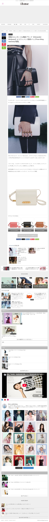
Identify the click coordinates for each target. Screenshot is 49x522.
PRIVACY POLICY (12, 520)
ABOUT (2, 520)
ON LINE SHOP (45, 24)
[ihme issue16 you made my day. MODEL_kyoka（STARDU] (30, 438)
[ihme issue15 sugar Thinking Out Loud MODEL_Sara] (41, 449)
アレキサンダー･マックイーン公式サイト (27, 235)
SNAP (21, 24)
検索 (3, 342)
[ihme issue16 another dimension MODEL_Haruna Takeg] (7, 438)
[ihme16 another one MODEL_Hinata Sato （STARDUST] (41, 438)
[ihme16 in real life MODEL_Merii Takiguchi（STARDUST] (18, 438)
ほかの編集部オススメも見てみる (24, 339)
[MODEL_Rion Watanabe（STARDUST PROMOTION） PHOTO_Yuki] (30, 426)
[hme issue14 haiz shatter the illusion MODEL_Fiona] (18, 460)
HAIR (25, 24)
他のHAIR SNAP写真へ (24, 517)
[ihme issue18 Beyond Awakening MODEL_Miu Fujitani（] (18, 415)
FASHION (10, 34)
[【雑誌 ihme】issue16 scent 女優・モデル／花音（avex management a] (18, 449)
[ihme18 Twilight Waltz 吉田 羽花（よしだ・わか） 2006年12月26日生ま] (41, 415)
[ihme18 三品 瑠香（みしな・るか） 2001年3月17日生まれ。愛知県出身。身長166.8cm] (7, 415)
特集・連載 (15, 24)
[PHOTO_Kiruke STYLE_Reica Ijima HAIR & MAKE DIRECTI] (7, 426)
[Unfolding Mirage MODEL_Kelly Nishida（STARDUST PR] (30, 415)
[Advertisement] (24, 14)
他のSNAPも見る (24, 370)
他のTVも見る (24, 495)
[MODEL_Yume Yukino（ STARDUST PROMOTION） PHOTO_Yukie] (41, 426)
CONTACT (38, 24)
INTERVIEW (9, 24)
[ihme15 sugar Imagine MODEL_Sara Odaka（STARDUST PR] (30, 449)
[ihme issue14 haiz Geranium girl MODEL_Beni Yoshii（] (41, 460)
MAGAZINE (3, 24)
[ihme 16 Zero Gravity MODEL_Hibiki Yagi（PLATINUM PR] (7, 449)
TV (29, 24)
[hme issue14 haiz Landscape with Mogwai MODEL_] (7, 460)
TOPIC (33, 24)
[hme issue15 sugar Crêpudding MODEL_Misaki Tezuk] (30, 460)
